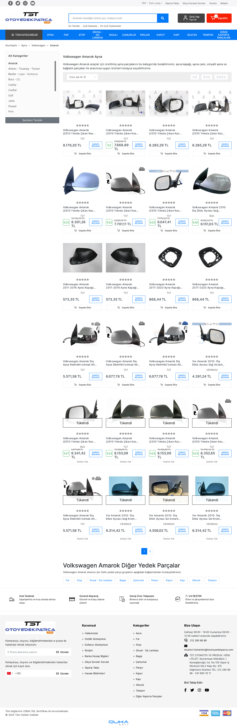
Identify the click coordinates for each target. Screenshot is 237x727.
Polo (11, 111)
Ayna (138, 633)
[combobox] (10, 673)
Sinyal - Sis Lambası (101, 580)
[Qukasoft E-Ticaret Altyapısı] (118, 723)
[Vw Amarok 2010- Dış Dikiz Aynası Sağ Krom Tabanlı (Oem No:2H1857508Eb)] (125, 489)
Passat (12, 106)
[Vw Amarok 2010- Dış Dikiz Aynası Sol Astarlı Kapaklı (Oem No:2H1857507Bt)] (168, 489)
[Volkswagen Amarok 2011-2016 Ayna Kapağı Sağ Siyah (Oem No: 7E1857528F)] (82, 257)
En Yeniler (74, 25)
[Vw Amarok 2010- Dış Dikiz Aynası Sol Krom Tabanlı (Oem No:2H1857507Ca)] (212, 489)
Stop (79, 580)
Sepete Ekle (84, 153)
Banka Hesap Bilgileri (97, 656)
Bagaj (123, 580)
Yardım (213, 3)
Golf (10, 95)
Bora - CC (14, 79)
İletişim (224, 3)
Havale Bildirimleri (95, 673)
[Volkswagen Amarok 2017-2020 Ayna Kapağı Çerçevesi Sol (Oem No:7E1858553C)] (212, 257)
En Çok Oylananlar (110, 25)
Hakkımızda (91, 633)
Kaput (169, 580)
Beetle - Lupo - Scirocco (23, 74)
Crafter (12, 90)
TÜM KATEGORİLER (26, 34)
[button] (219, 18)
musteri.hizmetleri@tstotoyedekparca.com (208, 649)
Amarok (13, 63)
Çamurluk (138, 580)
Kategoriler (141, 625)
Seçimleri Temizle (32, 120)
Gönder (64, 652)
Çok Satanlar (90, 25)
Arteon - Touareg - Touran (24, 68)
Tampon (212, 580)
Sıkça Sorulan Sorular (194, 3)
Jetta (11, 100)
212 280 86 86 (198, 640)
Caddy (12, 84)
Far (67, 580)
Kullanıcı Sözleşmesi (96, 644)
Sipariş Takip (172, 3)
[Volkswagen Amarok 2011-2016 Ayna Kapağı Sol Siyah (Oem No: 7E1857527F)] (125, 257)
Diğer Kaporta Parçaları (149, 696)
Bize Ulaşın (192, 625)
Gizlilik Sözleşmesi (95, 638)
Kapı (182, 580)
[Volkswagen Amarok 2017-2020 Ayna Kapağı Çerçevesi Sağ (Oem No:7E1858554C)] (168, 257)
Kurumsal (89, 625)
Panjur (154, 580)
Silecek (196, 580)
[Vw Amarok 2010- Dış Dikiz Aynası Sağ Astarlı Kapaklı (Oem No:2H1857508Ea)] (212, 334)
